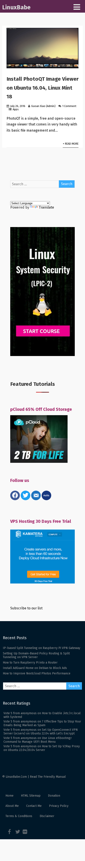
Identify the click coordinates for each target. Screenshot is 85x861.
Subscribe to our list (26, 608)
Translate (46, 207)
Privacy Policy (58, 806)
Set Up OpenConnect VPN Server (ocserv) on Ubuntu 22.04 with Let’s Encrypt (40, 731)
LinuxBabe (16, 7)
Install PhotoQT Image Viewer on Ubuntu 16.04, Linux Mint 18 (42, 88)
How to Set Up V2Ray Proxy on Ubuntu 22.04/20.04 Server (41, 748)
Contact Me (34, 806)
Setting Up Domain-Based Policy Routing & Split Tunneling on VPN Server (36, 655)
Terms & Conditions (18, 816)
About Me (12, 806)
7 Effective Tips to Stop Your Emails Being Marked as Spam (42, 723)
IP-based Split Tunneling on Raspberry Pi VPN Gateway (41, 648)
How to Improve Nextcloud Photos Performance (36, 673)
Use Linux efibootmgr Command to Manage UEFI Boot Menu (37, 740)
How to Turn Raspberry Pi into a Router (30, 662)
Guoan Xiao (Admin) (43, 106)
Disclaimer (47, 816)
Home (9, 795)
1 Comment (69, 106)
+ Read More (70, 143)
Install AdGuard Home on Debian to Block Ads (35, 668)
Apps (16, 109)
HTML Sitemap (31, 795)
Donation (54, 795)
